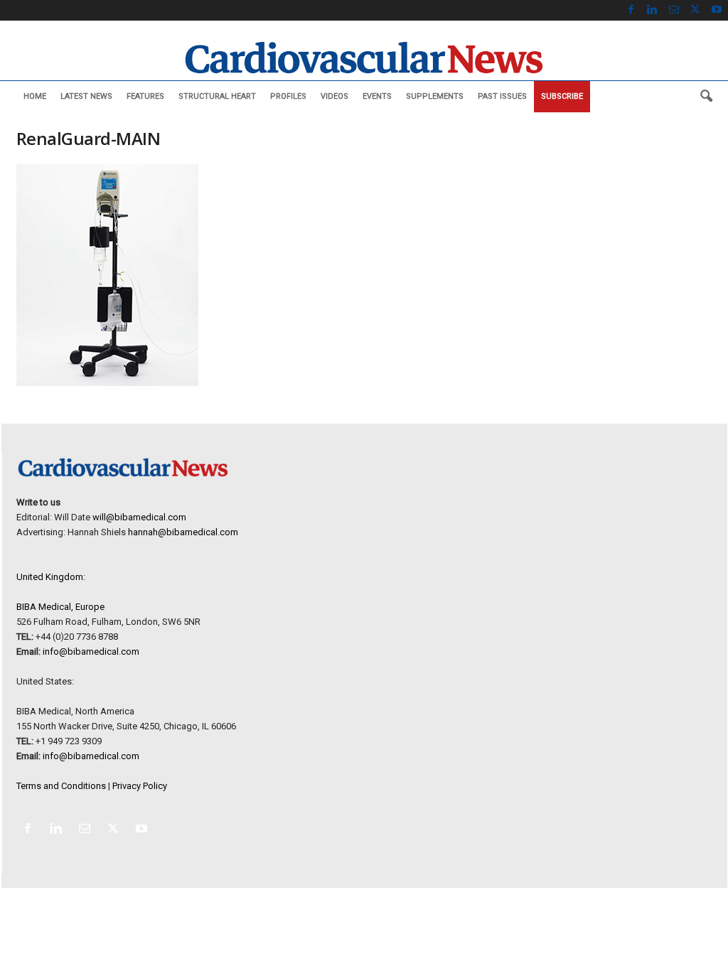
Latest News (86, 96)
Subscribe (562, 96)
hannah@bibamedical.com (183, 532)
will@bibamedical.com (139, 517)
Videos (334, 96)
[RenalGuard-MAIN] (243, 275)
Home (34, 96)
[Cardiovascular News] (364, 57)
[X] (695, 10)
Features (145, 96)
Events (377, 96)
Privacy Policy (139, 785)
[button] (706, 96)
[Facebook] (631, 10)
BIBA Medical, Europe (60, 606)
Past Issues (502, 96)
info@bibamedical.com (91, 651)
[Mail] (673, 10)
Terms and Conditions (61, 785)
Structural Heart (217, 96)
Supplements (435, 96)
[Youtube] (716, 10)
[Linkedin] (652, 10)
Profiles (288, 96)
